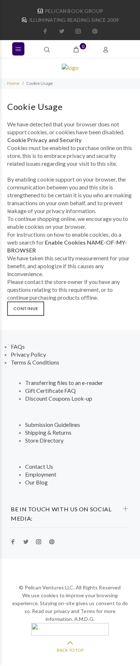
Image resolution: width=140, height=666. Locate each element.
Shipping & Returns (48, 432)
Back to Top (70, 650)
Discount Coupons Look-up (58, 398)
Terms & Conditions (35, 362)
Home (13, 83)
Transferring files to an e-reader (64, 382)
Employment (40, 474)
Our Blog (36, 482)
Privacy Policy (28, 354)
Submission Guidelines (52, 424)
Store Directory (44, 440)
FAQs (18, 346)
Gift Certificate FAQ (50, 390)
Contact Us (39, 466)
